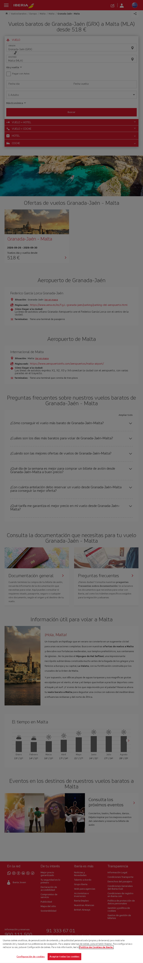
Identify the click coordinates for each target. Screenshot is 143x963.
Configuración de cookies (31, 956)
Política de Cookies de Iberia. (96, 947)
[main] (71, 949)
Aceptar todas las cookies (64, 956)
